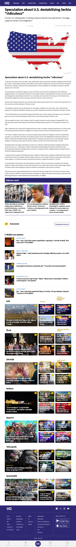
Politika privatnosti (43, 524)
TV (28, 519)
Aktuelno (9, 347)
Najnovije (16, 3)
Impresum (40, 519)
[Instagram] (64, 509)
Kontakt (40, 532)
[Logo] (7, 3)
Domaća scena (44, 420)
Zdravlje (10, 527)
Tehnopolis (19, 524)
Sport (9, 519)
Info (8, 516)
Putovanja (10, 530)
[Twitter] (61, 509)
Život (8, 524)
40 (12, 251)
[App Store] (62, 526)
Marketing (40, 516)
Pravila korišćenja (43, 522)
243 (12, 264)
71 (12, 238)
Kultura (18, 516)
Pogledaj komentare (62, 224)
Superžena (19, 519)
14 (12, 289)
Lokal (18, 530)
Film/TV (8, 405)
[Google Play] (62, 521)
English (30, 522)
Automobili (19, 527)
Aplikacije (40, 527)
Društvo (42, 318)
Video (30, 516)
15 (6, 224)
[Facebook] (57, 509)
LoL (7, 434)
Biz (8, 522)
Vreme (30, 524)
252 (12, 277)
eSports (18, 522)
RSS (38, 530)
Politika (42, 301)
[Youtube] (68, 509)
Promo (59, 449)
